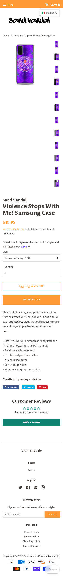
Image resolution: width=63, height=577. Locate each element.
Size (5, 251)
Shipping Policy (31, 541)
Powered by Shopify (49, 556)
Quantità (8, 266)
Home (6, 35)
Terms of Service (31, 545)
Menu (10, 4)
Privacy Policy (31, 532)
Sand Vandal (30, 556)
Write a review (31, 422)
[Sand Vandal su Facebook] (28, 488)
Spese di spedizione (14, 229)
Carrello (55, 5)
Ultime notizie (31, 451)
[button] (49, 13)
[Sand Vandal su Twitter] (20, 488)
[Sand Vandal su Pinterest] (35, 488)
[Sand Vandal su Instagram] (43, 488)
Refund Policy (31, 536)
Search (31, 470)
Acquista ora (31, 300)
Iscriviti (52, 514)
